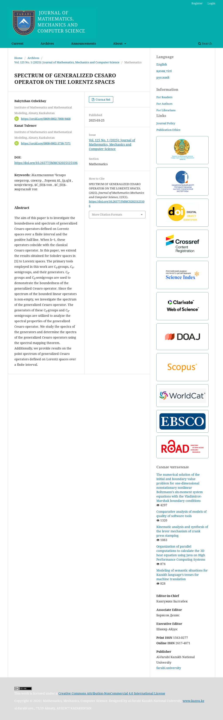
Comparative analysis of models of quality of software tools (181, 513)
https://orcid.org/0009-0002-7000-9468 (46, 119)
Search (206, 43)
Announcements (83, 43)
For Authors (164, 104)
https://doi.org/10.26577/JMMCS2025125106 (46, 163)
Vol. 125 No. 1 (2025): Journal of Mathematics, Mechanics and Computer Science (66, 62)
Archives (47, 43)
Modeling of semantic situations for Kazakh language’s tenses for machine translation (182, 574)
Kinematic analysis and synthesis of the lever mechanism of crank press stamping (182, 531)
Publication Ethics (168, 130)
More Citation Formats (107, 214)
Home (18, 58)
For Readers (164, 97)
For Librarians (166, 110)
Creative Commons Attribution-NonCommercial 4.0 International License (111, 693)
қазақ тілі (164, 71)
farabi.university (168, 668)
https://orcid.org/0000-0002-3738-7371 (46, 143)
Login (211, 3)
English (161, 64)
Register (197, 3)
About (118, 43)
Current (18, 43)
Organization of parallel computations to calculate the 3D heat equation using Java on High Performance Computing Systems (180, 552)
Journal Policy (165, 123)
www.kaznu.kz (193, 701)
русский (162, 77)
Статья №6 (102, 99)
